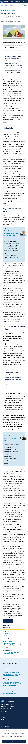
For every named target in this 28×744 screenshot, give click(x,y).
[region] (14, 736)
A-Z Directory (6, 715)
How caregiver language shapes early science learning (12, 692)
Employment (6, 721)
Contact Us (5, 724)
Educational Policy (8, 641)
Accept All (14, 741)
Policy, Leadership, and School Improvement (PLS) (11, 653)
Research (6, 639)
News (13, 10)
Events (4, 719)
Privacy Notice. (9, 737)
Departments (17, 1)
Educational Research (9, 643)
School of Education (8, 5)
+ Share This (8, 620)
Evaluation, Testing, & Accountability (13, 645)
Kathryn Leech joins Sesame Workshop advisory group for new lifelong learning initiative (13, 674)
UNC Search (25, 1)
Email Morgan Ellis (8, 633)
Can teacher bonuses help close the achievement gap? (11, 438)
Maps (12, 1)
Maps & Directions (7, 708)
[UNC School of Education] (7, 702)
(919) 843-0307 (7, 635)
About (8, 10)
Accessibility (5, 1)
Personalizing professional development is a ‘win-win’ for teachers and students (12, 683)
